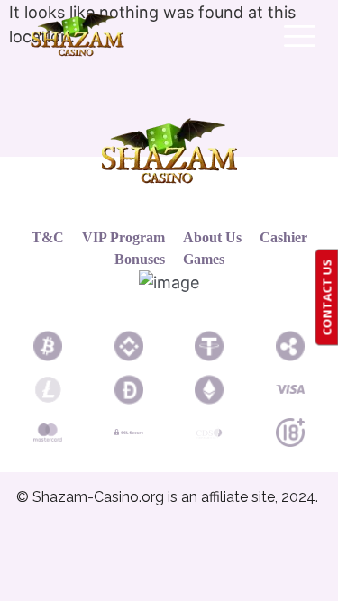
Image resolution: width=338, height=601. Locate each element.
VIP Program (123, 237)
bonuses (139, 259)
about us (212, 237)
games (203, 259)
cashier (283, 237)
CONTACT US (326, 297)
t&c (48, 237)
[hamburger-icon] (297, 37)
